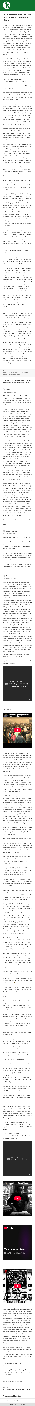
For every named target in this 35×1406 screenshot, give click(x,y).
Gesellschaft (26, 371)
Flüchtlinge (26, 372)
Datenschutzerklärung (7, 1400)
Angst (20, 371)
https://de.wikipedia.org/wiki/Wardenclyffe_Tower (17, 1124)
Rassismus (15, 372)
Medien (10, 372)
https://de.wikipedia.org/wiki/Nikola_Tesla (15, 1122)
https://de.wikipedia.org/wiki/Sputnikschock (15, 1102)
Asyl (22, 372)
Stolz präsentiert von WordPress (21, 1400)
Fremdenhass (6, 374)
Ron (15, 371)
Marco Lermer (10, 576)
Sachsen (18, 374)
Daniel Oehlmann (11, 531)
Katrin (8, 389)
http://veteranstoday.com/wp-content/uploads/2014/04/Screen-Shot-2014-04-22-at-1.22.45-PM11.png (16, 1136)
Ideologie (5, 372)
